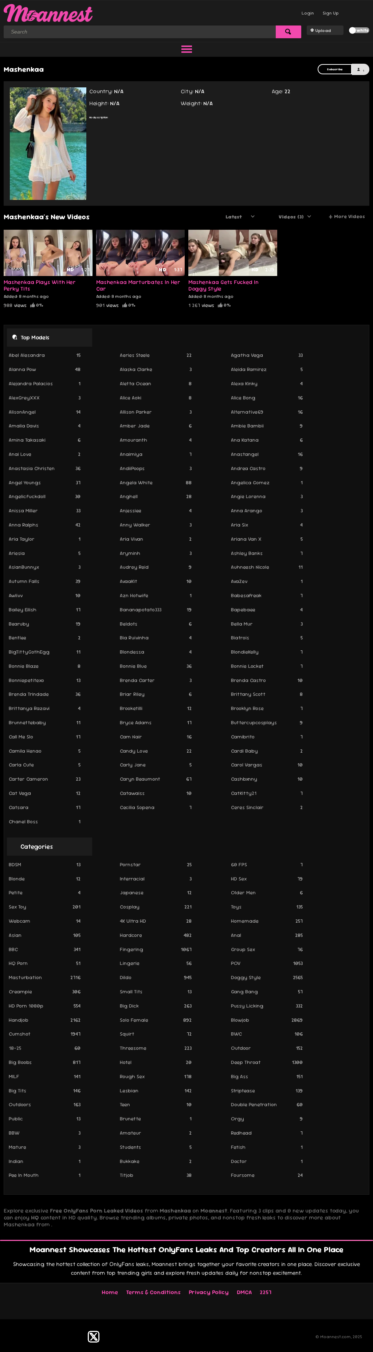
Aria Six (267, 524)
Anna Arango (267, 510)
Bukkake (156, 1161)
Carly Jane (156, 764)
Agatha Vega (267, 355)
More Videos (347, 216)
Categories (36, 847)
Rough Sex (156, 1076)
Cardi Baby (267, 751)
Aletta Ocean (156, 383)
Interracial (156, 878)
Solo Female (156, 1020)
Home (110, 1292)
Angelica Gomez (267, 482)
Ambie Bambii (267, 425)
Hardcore (156, 935)
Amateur (156, 1133)
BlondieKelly (267, 652)
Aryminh (156, 553)
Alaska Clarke (156, 369)
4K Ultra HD (156, 921)
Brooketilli (156, 708)
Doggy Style (267, 977)
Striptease (267, 1090)
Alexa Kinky (267, 383)
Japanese (156, 892)
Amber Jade (156, 425)
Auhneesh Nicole (267, 567)
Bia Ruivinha (156, 637)
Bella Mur (267, 623)
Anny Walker (156, 524)
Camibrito (267, 736)
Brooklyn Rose (267, 708)
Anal (267, 935)
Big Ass (267, 1076)
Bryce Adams (156, 722)
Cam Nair (156, 736)
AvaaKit (156, 581)
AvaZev (267, 581)
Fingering (156, 949)
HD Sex (267, 878)
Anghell (156, 496)
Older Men (267, 892)
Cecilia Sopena (156, 807)
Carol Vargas (267, 764)
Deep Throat (267, 1062)
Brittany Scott (267, 694)
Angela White (156, 482)
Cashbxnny (267, 779)
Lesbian (156, 1090)
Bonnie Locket (267, 666)
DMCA (244, 1292)
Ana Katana (267, 440)
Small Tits (156, 991)
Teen (156, 1104)
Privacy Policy (209, 1292)
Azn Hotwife (156, 595)
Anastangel (267, 454)
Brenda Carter (156, 680)
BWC (267, 1033)
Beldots (156, 623)
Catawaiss (156, 793)
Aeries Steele (156, 355)
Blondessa (156, 652)
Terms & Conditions (153, 1292)
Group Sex (267, 949)
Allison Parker (156, 412)
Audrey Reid (156, 567)
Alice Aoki (156, 397)
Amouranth (156, 440)
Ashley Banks (267, 553)
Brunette (156, 1118)
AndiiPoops (156, 468)
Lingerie (156, 963)
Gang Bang (267, 991)
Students (156, 1147)
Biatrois (267, 637)
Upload (323, 30)
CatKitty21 (267, 793)
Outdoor (267, 1048)
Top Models (35, 337)
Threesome (156, 1048)
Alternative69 (267, 412)
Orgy (267, 1118)
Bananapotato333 (156, 609)
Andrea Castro (267, 468)
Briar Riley (156, 694)
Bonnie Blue (156, 666)
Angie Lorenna (267, 496)
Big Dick (156, 1005)
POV (267, 963)
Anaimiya (156, 454)
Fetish (267, 1147)
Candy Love (156, 751)
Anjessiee (156, 510)
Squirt (156, 1033)
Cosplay (156, 906)
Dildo (156, 977)
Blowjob (267, 1020)
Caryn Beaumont (156, 779)
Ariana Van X (267, 539)
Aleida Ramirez (267, 369)
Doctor (267, 1161)
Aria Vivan (156, 539)
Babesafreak (267, 595)
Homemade (267, 921)
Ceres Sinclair (267, 807)
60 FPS (267, 864)
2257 (265, 1292)
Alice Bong (267, 397)
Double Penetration (267, 1104)
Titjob (156, 1175)
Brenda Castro (267, 680)
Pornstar (156, 864)
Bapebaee (267, 609)
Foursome (267, 1175)
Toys (267, 906)
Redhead (267, 1133)
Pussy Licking (267, 1005)
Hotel (156, 1062)
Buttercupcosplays (267, 722)
